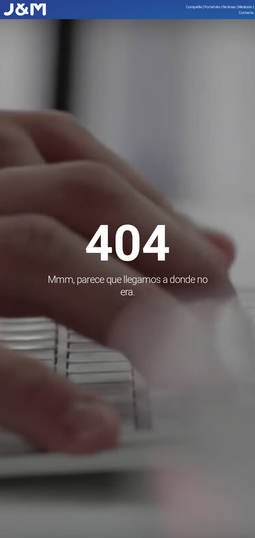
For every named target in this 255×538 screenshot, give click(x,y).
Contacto (246, 12)
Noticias (229, 7)
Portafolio (212, 7)
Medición (245, 7)
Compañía (194, 7)
